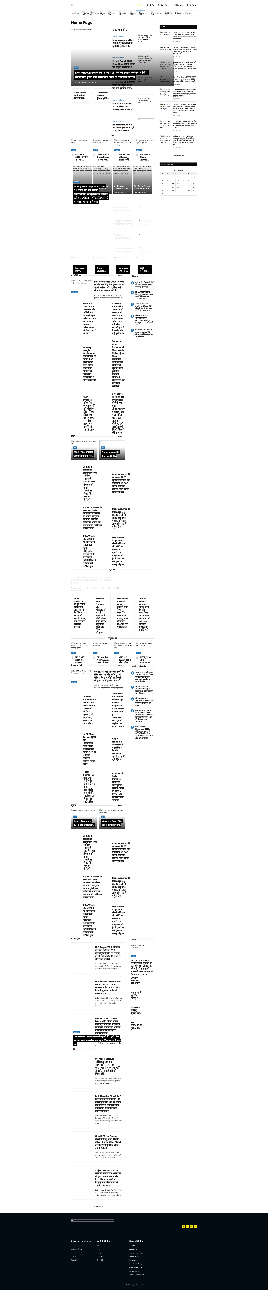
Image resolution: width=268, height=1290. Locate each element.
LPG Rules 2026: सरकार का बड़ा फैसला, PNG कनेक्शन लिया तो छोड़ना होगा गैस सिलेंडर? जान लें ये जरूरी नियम (111, 75)
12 (173, 184)
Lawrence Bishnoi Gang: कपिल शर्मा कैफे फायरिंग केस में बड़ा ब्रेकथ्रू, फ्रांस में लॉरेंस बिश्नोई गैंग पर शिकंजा (122, 612)
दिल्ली (95, 150)
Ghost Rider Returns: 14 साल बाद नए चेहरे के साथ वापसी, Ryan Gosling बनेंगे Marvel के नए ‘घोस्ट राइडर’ (124, 209)
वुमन (75, 817)
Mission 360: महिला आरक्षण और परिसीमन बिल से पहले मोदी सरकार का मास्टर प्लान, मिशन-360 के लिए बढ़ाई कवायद (89, 318)
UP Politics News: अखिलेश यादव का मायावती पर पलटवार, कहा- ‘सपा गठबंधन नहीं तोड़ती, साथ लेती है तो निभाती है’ (107, 1066)
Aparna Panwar (82, 82)
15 (189, 184)
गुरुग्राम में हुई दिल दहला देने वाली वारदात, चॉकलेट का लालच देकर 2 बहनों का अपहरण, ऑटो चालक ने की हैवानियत (136, 995)
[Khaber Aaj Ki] (72, 5)
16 (194, 184)
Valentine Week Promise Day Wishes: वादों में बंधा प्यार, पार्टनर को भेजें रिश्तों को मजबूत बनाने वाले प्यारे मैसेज (123, 269)
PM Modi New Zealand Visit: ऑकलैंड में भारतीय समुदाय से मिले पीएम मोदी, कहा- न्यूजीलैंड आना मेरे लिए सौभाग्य (101, 615)
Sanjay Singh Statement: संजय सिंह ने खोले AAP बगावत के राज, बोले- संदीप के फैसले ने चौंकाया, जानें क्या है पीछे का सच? (89, 364)
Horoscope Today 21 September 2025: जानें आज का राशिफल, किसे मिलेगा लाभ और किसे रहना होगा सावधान (144, 716)
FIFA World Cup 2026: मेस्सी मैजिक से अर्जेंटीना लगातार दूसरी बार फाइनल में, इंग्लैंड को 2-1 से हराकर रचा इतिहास (118, 551)
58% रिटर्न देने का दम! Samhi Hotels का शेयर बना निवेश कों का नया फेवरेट (144, 333)
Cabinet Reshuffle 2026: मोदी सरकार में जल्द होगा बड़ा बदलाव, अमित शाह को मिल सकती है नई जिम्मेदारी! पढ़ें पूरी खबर (118, 318)
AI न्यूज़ (74, 682)
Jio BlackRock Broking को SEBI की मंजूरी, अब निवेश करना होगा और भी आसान (144, 307)
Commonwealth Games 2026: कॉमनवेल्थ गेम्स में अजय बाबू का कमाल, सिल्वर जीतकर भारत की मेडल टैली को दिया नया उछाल (92, 518)
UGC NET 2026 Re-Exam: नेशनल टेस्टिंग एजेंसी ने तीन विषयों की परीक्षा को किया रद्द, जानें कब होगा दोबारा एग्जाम (82, 660)
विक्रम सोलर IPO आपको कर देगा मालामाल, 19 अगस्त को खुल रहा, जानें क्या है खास (144, 320)
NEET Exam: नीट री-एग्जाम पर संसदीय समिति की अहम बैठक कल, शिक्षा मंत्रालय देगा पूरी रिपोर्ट (146, 660)
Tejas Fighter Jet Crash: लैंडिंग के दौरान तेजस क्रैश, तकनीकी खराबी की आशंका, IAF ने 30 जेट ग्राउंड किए (89, 786)
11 (167, 184)
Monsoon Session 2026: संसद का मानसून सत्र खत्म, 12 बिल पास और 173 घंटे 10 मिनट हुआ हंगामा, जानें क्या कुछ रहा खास (122, 106)
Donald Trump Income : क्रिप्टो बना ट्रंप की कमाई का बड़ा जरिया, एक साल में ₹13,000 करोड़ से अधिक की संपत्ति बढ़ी (144, 614)
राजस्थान (139, 150)
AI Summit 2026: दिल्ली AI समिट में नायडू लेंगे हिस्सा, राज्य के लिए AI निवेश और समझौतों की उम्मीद (118, 787)
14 (183, 184)
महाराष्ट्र (117, 150)
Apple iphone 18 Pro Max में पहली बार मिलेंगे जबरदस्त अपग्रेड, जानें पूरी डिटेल (118, 749)
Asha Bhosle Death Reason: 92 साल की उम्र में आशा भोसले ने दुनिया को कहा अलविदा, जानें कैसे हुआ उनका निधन (101, 269)
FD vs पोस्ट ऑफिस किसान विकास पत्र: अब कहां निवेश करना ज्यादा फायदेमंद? (144, 295)
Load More (97, 1207)
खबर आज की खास (118, 37)
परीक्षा (73, 653)
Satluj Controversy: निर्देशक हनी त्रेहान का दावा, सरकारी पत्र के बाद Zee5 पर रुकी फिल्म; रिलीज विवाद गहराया (124, 236)
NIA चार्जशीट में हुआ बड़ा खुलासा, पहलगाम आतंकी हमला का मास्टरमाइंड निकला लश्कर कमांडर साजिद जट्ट (137, 1025)
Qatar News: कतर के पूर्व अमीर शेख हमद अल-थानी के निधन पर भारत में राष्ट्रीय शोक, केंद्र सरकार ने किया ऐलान (80, 612)
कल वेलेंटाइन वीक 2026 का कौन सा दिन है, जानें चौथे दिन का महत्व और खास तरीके (144, 269)
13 (178, 184)
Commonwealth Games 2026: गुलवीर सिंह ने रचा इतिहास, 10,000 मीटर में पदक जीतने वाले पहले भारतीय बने (121, 483)
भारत (76, 68)
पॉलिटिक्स (74, 292)
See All (119, 276)
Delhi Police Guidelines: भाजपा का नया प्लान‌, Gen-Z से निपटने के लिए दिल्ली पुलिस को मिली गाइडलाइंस (80, 95)
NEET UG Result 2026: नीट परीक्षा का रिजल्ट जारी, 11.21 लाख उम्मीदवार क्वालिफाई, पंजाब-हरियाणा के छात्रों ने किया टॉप (125, 660)
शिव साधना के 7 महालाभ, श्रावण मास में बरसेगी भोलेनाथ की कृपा (144, 702)
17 (162, 187)
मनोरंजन (76, 182)
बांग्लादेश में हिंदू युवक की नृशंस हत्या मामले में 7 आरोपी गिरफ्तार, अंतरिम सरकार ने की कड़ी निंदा (136, 1010)
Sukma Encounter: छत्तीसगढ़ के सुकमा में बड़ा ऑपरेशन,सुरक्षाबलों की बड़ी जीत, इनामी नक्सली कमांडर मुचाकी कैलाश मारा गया (142, 967)
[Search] (134, 5)
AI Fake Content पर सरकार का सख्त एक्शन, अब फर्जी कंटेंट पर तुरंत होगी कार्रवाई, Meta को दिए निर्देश (89, 710)
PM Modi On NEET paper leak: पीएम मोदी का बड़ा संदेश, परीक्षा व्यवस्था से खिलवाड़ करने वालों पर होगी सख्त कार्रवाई (103, 660)
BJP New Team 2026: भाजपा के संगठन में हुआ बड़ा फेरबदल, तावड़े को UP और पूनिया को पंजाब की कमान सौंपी (109, 286)
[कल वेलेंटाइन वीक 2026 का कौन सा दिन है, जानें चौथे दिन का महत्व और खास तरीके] (145, 262)
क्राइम (133, 956)
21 (183, 187)
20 (178, 187)
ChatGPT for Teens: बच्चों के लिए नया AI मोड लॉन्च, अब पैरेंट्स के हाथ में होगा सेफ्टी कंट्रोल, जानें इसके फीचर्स (109, 676)
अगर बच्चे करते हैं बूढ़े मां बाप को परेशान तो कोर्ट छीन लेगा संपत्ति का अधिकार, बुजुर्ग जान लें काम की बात (144, 677)
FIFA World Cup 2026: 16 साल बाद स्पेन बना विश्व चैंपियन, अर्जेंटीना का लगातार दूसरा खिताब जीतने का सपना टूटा (89, 551)
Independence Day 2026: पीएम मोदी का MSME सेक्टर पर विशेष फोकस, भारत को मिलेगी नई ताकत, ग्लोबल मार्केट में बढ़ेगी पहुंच (123, 43)
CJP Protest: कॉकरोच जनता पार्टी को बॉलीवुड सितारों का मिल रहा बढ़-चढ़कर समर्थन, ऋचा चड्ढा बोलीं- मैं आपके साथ (89, 413)
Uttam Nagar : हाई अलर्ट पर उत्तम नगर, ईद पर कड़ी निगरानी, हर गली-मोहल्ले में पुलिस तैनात (135, 981)
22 (189, 187)
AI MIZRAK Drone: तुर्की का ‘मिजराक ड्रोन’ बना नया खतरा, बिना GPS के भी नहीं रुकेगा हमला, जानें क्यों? (89, 749)
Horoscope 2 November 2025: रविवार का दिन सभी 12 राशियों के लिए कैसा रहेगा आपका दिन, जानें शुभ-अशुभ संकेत (144, 732)
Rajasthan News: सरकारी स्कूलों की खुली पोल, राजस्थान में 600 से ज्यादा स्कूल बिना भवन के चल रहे (146, 157)
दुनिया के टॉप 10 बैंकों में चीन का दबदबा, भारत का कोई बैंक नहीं (144, 284)
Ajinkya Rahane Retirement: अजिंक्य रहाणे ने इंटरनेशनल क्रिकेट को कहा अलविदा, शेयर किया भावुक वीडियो (90, 483)
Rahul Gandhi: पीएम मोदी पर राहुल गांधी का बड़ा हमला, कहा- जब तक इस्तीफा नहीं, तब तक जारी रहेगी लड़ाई (123, 85)
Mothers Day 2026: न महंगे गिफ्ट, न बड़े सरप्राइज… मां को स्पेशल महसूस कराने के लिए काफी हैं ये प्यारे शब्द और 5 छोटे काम (80, 269)
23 (194, 187)
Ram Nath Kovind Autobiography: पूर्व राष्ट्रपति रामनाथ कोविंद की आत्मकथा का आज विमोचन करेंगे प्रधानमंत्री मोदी (123, 127)
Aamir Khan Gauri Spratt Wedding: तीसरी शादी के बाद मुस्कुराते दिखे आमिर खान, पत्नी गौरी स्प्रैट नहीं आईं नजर (124, 250)
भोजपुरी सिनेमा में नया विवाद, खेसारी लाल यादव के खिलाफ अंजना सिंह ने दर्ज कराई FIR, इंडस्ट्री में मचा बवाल (124, 223)
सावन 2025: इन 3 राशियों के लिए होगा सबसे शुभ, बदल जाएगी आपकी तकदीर (144, 690)
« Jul (161, 198)
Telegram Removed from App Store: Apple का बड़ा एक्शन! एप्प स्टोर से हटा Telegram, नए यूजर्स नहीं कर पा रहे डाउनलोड (118, 710)
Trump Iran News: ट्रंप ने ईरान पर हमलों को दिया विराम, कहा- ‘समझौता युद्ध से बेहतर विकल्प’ (93, 580)
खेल (75, 447)
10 (162, 184)
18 (167, 187)
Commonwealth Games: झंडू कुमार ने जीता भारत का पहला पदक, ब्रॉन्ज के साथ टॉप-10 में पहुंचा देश (121, 518)
